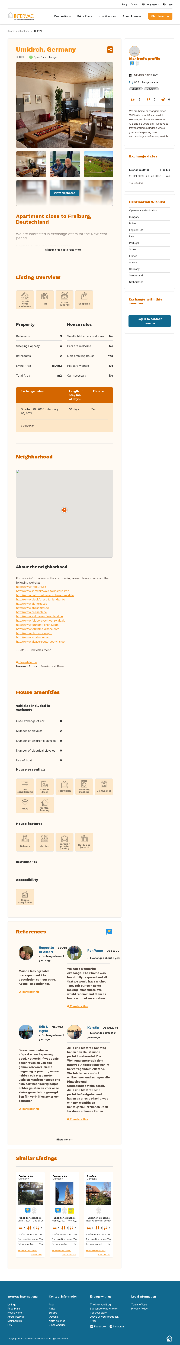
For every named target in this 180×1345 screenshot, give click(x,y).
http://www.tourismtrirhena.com (37, 624)
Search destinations (19, 31)
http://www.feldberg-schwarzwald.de (40, 620)
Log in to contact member (149, 321)
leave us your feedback (104, 1316)
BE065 (62, 947)
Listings (12, 1304)
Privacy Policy (139, 1308)
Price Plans (14, 1308)
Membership (15, 1320)
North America (57, 1320)
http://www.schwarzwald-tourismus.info (42, 591)
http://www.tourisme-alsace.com (37, 629)
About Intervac (16, 1316)
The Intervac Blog (100, 1304)
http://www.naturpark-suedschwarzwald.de (45, 595)
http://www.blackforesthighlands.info (40, 599)
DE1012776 (110, 1027)
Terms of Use (139, 1304)
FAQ (10, 1324)
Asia (51, 1304)
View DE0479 (104, 1255)
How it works (15, 1312)
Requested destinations (27, 1250)
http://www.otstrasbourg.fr (34, 633)
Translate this (27, 662)
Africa (52, 1308)
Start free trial (160, 16)
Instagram (118, 1326)
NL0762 (57, 1027)
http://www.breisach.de (31, 612)
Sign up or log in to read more (63, 249)
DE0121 (38, 31)
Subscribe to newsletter (104, 1308)
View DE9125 (36, 1255)
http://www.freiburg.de (31, 587)
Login (169, 4)
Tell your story (98, 1312)
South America (57, 1324)
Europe (53, 1312)
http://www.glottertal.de (31, 603)
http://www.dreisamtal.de (32, 608)
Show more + (64, 1139)
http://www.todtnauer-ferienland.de (39, 616)
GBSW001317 (116, 950)
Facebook (100, 1326)
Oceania (54, 1316)
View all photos (64, 193)
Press (93, 1320)
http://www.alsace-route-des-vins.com (41, 641)
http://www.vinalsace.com (33, 637)
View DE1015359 (69, 1255)
